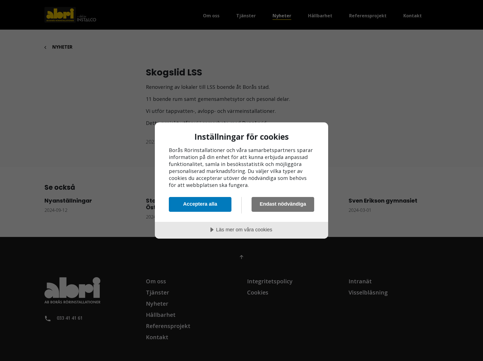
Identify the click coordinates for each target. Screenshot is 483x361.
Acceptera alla (200, 204)
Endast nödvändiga (283, 204)
